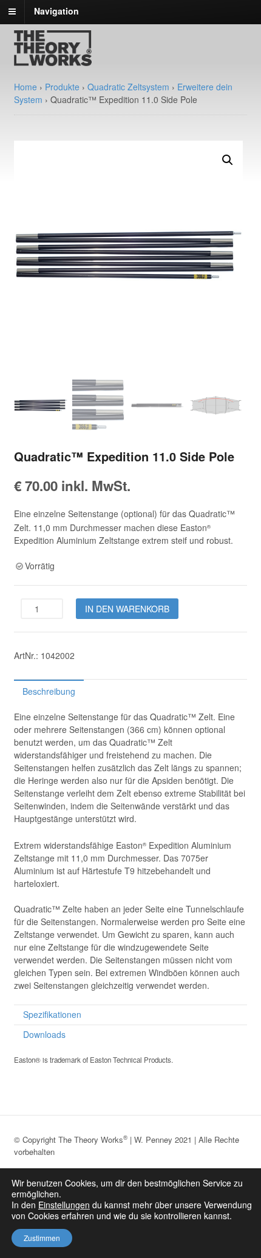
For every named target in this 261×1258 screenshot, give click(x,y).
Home (25, 87)
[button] (228, 160)
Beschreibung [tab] (48, 691)
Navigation (56, 11)
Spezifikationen (52, 1014)
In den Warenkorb (127, 609)
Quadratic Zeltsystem (128, 87)
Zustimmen (42, 1238)
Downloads (44, 1034)
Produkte (62, 87)
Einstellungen (64, 1204)
